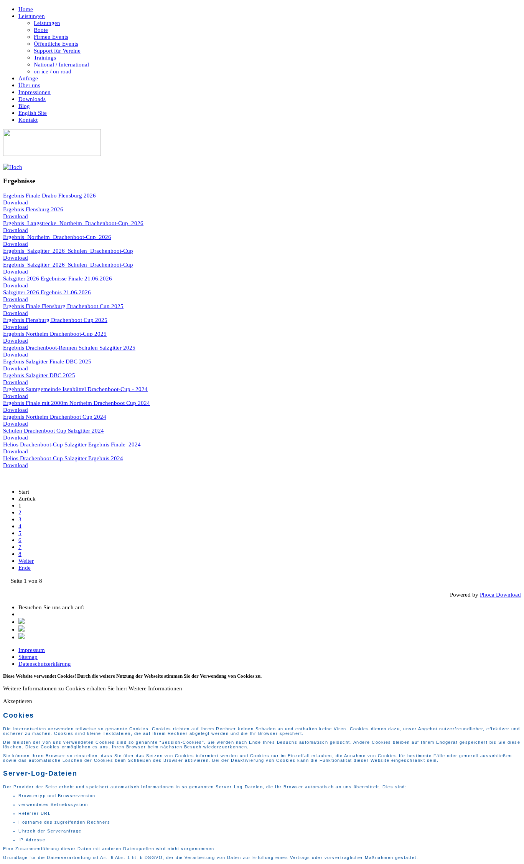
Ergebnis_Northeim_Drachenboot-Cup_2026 (57, 237)
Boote (41, 30)
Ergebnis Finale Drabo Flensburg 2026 (49, 195)
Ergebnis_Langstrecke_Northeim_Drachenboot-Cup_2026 (73, 223)
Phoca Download (500, 594)
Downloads (32, 99)
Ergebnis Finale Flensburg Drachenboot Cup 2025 (63, 306)
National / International (61, 64)
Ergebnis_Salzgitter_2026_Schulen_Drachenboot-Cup (68, 250)
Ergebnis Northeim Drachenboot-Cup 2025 (55, 333)
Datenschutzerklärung (44, 663)
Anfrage (28, 78)
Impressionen (34, 92)
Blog (24, 106)
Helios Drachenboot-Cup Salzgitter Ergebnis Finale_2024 (72, 444)
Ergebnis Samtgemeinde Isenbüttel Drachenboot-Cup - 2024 (75, 389)
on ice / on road (52, 71)
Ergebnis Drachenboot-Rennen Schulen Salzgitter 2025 (69, 347)
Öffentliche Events (56, 43)
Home (25, 9)
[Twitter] (21, 622)
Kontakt (28, 119)
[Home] (52, 154)
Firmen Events (51, 36)
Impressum (31, 650)
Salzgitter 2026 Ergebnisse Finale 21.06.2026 (57, 278)
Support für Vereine (57, 50)
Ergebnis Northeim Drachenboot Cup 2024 (54, 416)
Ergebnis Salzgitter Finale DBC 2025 (47, 361)
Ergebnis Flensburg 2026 (33, 209)
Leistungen (31, 16)
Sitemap (28, 656)
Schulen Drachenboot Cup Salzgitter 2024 (53, 430)
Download (15, 202)
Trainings (45, 57)
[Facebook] (21, 629)
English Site (32, 112)
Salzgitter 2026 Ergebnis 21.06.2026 (47, 292)
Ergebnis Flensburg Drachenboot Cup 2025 (55, 320)
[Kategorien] (12, 167)
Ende (24, 567)
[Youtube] (21, 637)
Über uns (29, 85)
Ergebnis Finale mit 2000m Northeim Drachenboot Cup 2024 (76, 403)
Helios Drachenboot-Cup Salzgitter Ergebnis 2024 (63, 458)
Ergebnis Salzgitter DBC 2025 (39, 375)
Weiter (26, 560)
